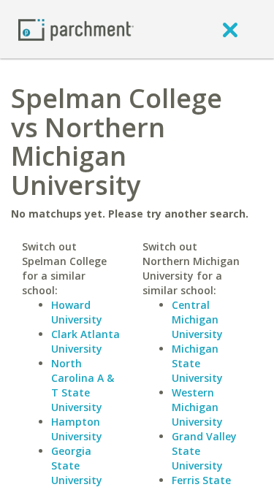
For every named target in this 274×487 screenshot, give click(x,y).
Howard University (76, 312)
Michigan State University (197, 363)
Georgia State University (76, 465)
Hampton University (76, 429)
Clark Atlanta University (85, 341)
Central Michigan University (197, 319)
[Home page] (76, 29)
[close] (230, 29)
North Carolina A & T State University (82, 385)
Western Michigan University (197, 407)
